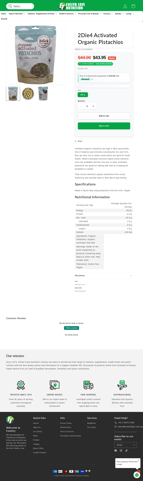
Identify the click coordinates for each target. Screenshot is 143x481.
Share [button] (80, 141)
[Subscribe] (134, 445)
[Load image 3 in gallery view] (43, 93)
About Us (37, 427)
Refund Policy (65, 427)
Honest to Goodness (84, 49)
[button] (20, 6)
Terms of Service (67, 431)
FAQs (35, 436)
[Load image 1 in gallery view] (13, 93)
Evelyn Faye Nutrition (67, 476)
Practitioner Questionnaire (70, 436)
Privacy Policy (66, 423)
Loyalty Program (39, 452)
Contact (36, 440)
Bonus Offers (38, 448)
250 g (82, 95)
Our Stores (37, 431)
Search (36, 423)
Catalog (36, 444)
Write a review (71, 328)
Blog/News (91, 423)
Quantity (81, 101)
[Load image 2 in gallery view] (28, 93)
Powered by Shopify (82, 476)
